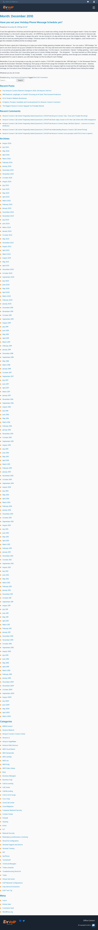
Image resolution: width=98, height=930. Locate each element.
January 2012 (6, 590)
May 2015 (5, 457)
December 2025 (8, 170)
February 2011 (6, 628)
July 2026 (5, 147)
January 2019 (6, 350)
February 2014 (7, 506)
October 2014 (7, 479)
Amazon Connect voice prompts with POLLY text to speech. (72, 133)
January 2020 (6, 304)
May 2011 (5, 617)
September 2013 (7, 521)
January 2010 (6, 678)
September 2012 (8, 563)
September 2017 (8, 376)
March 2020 (6, 296)
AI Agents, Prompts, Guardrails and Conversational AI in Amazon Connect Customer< (31, 102)
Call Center (6, 787)
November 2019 (7, 311)
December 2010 (7, 636)
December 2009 (8, 682)
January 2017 (6, 395)
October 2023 (7, 235)
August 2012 (6, 567)
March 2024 (6, 227)
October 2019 (7, 315)
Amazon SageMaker (9, 741)
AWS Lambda (7, 757)
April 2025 (5, 197)
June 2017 (5, 384)
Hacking (5, 822)
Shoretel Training (8, 848)
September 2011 (7, 602)
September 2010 (8, 647)
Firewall (5, 818)
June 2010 (5, 659)
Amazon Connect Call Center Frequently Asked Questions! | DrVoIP (25, 116)
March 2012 (6, 583)
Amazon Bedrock (8, 730)
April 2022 (5, 250)
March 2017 (6, 392)
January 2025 (6, 208)
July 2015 (5, 449)
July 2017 (5, 380)
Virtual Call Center (8, 879)
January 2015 (6, 472)
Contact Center (7, 814)
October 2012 (7, 560)
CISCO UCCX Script (9, 795)
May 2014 (5, 495)
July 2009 (5, 701)
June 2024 (5, 224)
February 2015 (7, 468)
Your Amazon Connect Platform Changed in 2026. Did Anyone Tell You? (26, 91)
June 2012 (5, 575)
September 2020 (8, 277)
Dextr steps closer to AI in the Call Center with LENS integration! (73, 120)
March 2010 (6, 670)
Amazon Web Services (10, 745)
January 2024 (6, 231)
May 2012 (5, 579)
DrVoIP (25, 27)
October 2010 (7, 644)
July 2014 (5, 491)
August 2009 (6, 697)
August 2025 (6, 181)
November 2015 (7, 434)
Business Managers (9, 776)
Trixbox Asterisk (8, 868)
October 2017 (7, 372)
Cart (88, 2)
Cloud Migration (7, 806)
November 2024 (8, 216)
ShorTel (36, 77)
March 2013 (6, 544)
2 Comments (43, 77)
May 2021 (5, 262)
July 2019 (5, 327)
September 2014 (8, 483)
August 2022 (6, 246)
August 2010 (6, 651)
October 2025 (7, 178)
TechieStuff (6, 860)
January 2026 (6, 166)
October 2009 (7, 690)
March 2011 (6, 625)
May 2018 (5, 361)
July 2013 (5, 529)
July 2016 (5, 411)
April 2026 (5, 155)
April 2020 (6, 292)
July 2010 (5, 655)
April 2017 (5, 388)
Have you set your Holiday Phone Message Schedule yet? (31, 22)
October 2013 (7, 518)
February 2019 (7, 346)
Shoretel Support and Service (12, 845)
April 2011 (5, 621)
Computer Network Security (12, 810)
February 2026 (7, 162)
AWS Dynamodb (8, 753)
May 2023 (5, 239)
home (4, 825)
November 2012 (7, 556)
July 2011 (5, 609)
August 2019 (6, 323)
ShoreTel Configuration (10, 841)
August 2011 (6, 605)
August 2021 (6, 258)
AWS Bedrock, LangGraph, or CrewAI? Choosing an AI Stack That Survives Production (31, 94)
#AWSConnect (7, 726)
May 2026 (5, 151)
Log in (4, 900)
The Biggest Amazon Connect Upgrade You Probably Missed (23, 106)
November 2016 (7, 399)
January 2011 (6, 632)
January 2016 (6, 430)
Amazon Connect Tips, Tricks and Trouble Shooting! (69, 116)
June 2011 (5, 613)
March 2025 (6, 201)
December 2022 (8, 243)
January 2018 (6, 369)
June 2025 (5, 189)
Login (94, 2)
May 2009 (5, 709)
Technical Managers (9, 864)
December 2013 (7, 514)
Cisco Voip (6, 799)
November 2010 (7, 640)
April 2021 (5, 266)
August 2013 (6, 525)
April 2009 (6, 712)
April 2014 (5, 499)
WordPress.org (7, 912)
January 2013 (6, 552)
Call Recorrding (7, 791)
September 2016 (8, 403)
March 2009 (6, 716)
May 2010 (5, 663)
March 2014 (6, 502)
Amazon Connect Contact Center (13, 734)
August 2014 (6, 487)
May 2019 (5, 334)
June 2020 (5, 285)
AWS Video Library (8, 768)
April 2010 (5, 667)
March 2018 (6, 365)
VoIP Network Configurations (12, 883)
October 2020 (7, 273)
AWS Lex (5, 761)
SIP (3, 852)
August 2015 (6, 445)
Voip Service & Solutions (19, 77)
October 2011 (6, 598)
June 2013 (5, 533)
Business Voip (7, 780)
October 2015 (7, 437)
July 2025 (5, 185)
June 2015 (5, 453)
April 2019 (5, 338)
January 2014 (6, 510)
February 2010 (7, 674)
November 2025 (8, 174)
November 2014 (7, 476)
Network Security (8, 833)
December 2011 (7, 594)
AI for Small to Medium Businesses (14, 98)
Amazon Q (6, 738)
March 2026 (6, 159)
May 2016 (5, 418)
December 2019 (7, 308)
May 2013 (5, 537)
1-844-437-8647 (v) (11, 2)
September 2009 (8, 693)
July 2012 (5, 571)
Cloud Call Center (8, 803)
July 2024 (5, 220)
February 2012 (7, 586)
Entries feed (6, 904)
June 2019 (5, 330)
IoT (3, 829)
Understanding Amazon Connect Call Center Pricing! (69, 130)
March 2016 (6, 422)
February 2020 (7, 300)
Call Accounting (7, 783)
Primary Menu (94, 7)
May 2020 (5, 288)
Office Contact (89, 920)
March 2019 (6, 342)
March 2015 (6, 464)
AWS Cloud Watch (8, 749)
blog (8, 77)
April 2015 (5, 460)
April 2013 (5, 541)
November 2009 (8, 686)
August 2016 (6, 407)
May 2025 (5, 193)
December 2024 (8, 212)
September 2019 (8, 319)
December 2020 (8, 269)
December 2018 (7, 353)
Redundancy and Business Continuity (15, 837)
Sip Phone (5, 856)
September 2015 (8, 441)
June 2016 (5, 414)
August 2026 (6, 143)
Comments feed (8, 908)
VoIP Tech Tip (7, 890)
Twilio (4, 875)
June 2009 (5, 705)
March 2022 (6, 254)
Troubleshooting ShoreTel (11, 871)
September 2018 (8, 357)
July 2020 (5, 281)
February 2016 (7, 426)
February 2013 (7, 548)
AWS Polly (6, 764)
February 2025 (7, 204)
